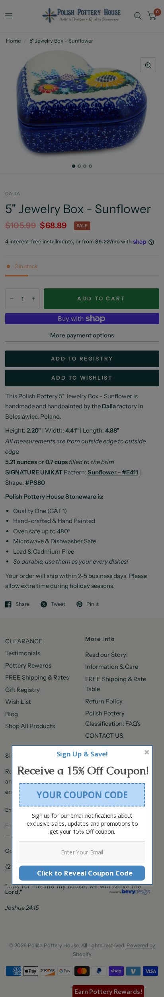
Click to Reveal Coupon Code (82, 872)
